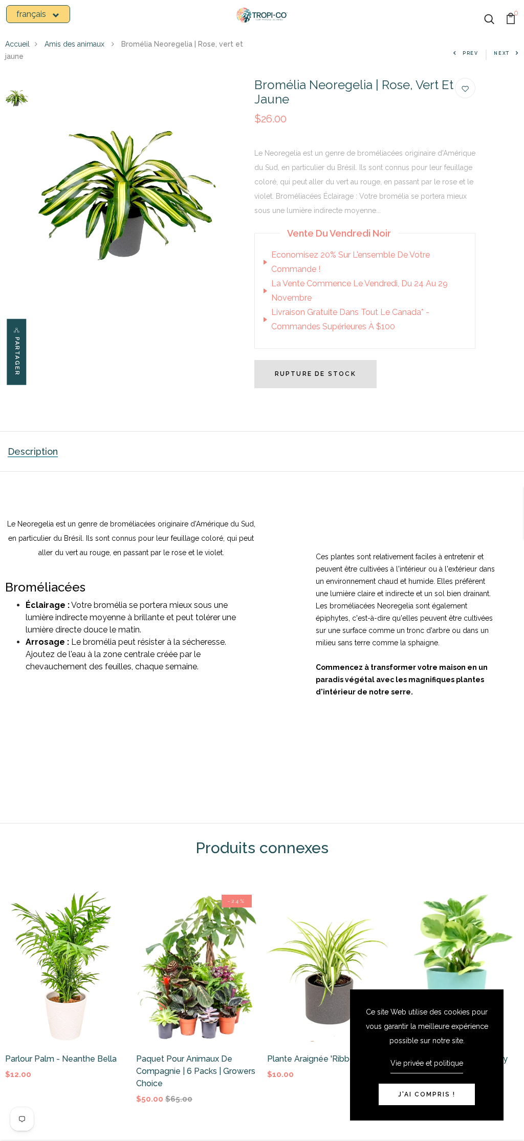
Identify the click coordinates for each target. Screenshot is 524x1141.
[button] (38, 14)
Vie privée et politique (426, 1063)
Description (33, 451)
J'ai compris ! (426, 1094)
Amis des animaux (75, 44)
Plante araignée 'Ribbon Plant (324, 1059)
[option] (17, 98)
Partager (17, 356)
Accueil (17, 44)
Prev (470, 53)
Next (502, 53)
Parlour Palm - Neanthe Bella (61, 1059)
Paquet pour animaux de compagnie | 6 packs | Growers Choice (195, 1071)
